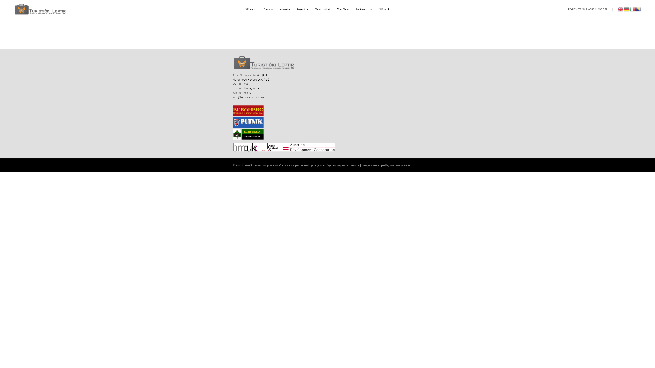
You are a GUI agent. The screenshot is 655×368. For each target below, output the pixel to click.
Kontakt (385, 9)
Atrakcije (285, 9)
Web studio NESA (400, 165)
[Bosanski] (638, 9)
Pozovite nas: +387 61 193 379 (587, 9)
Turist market (322, 9)
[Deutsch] (626, 9)
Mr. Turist (344, 9)
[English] (621, 9)
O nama (268, 9)
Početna (252, 9)
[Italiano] (632, 9)
